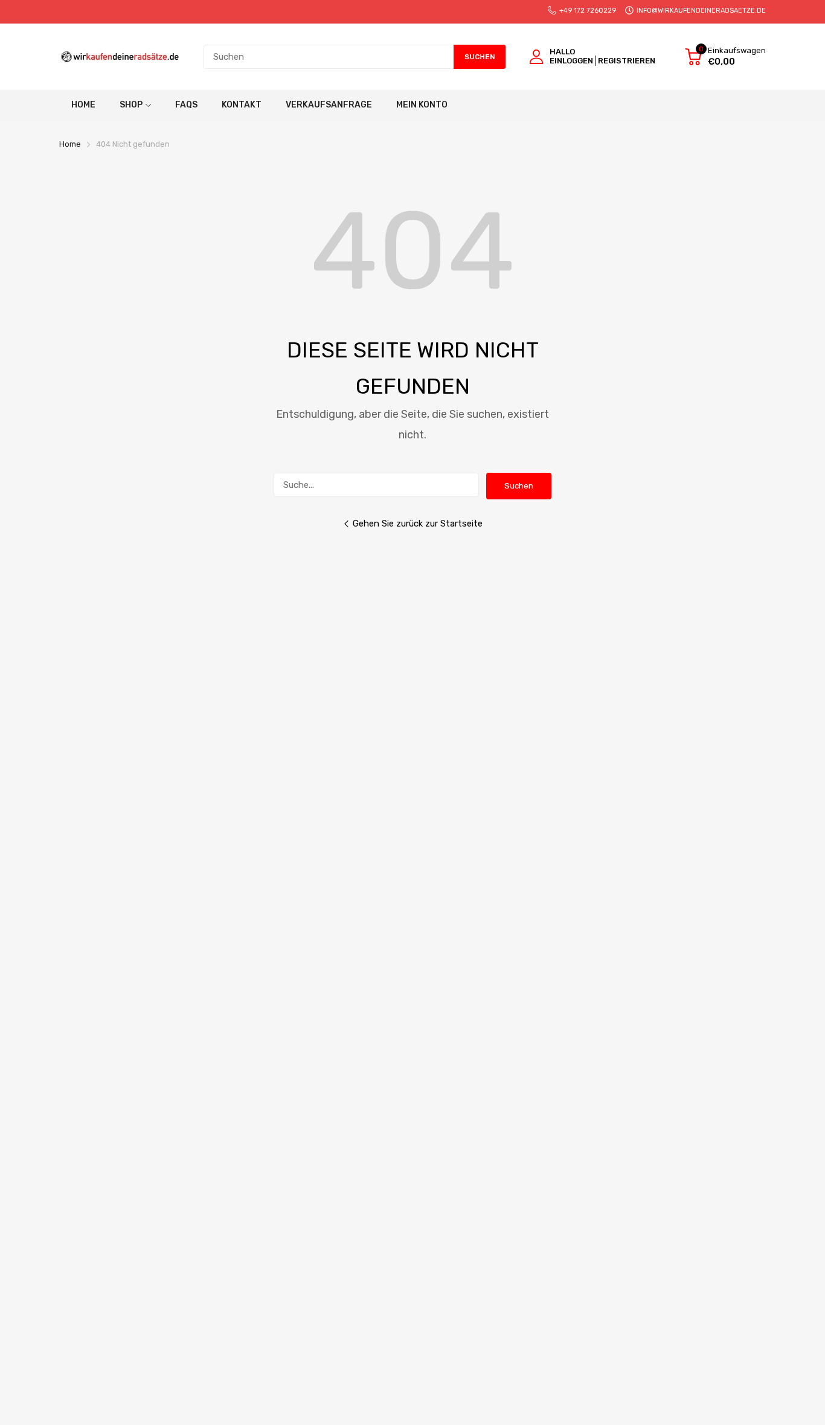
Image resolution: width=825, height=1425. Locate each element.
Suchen (518, 485)
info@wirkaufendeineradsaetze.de (701, 10)
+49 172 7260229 (587, 10)
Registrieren (626, 60)
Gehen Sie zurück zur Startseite (418, 523)
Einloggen (571, 60)
